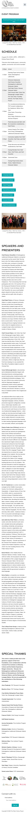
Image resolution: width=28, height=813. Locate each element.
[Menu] (24, 4)
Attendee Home (7, 175)
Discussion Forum (8, 195)
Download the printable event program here (14, 20)
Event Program (7, 185)
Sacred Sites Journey (8, 190)
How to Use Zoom (8, 180)
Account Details (7, 200)
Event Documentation (9, 205)
